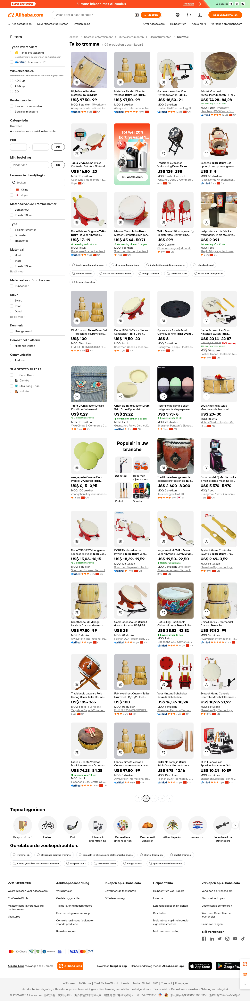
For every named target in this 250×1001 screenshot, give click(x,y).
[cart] (189, 15)
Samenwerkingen (212, 924)
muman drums (84, 273)
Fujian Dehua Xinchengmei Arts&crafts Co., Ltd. (219, 179)
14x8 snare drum (107, 863)
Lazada (125, 983)
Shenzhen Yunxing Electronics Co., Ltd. (132, 251)
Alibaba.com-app (173, 965)
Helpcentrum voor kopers (168, 890)
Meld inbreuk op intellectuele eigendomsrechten (170, 922)
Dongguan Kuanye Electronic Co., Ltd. (89, 251)
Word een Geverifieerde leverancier (216, 914)
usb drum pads (179, 273)
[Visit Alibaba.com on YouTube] (235, 938)
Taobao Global (141, 983)
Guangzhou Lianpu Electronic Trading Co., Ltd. (175, 346)
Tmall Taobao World (106, 983)
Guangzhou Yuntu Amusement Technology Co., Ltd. (219, 494)
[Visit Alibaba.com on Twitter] (219, 938)
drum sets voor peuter (210, 273)
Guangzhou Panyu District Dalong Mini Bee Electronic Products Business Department (132, 425)
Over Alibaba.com (19, 882)
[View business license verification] (160, 995)
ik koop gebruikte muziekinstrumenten (38, 863)
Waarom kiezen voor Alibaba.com (28, 890)
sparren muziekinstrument (167, 863)
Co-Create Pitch (18, 898)
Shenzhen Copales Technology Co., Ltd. (132, 346)
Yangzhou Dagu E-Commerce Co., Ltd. (175, 179)
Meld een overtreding (166, 931)
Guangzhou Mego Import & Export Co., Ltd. (89, 179)
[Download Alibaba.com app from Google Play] (229, 966)
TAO (155, 983)
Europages (181, 983)
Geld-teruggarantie (67, 898)
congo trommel (150, 273)
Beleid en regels (66, 931)
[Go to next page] (169, 798)
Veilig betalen (64, 890)
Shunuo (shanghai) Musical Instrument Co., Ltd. (175, 248)
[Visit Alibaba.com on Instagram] (227, 938)
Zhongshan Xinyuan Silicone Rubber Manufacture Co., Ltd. (89, 494)
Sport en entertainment (98, 36)
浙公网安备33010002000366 (189, 995)
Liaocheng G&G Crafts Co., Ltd (219, 111)
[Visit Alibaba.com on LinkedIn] (211, 938)
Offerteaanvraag (115, 898)
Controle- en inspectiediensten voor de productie (75, 922)
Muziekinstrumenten (131, 36)
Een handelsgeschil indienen (170, 905)
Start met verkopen (213, 898)
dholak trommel (182, 855)
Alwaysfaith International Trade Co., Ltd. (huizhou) (89, 108)
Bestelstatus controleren (217, 905)
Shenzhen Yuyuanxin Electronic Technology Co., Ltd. (132, 567)
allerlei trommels (153, 855)
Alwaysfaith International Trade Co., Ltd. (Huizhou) (132, 108)
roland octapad (205, 265)
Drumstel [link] (182, 36)
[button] (136, 14)
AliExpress (69, 983)
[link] (245, 964)
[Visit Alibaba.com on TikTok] (243, 938)
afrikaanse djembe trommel (56, 855)
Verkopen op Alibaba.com (217, 890)
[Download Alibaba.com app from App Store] (200, 966)
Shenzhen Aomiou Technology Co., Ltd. (175, 570)
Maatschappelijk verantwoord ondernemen (26, 907)
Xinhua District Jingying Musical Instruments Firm (219, 422)
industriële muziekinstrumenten (167, 265)
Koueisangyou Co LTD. (170, 494)
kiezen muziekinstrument (117, 273)
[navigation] (37, 418)
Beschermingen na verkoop (73, 913)
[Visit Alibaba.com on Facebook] (204, 938)
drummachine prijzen (127, 265)
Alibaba (74, 36)
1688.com (85, 983)
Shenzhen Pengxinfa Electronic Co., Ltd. (175, 425)
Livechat (158, 898)
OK (58, 147)
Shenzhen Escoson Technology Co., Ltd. (89, 570)
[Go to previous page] (138, 798)
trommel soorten (85, 282)
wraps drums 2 (78, 863)
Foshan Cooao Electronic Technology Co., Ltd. (219, 354)
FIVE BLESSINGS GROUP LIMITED (89, 346)
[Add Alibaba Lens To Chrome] (70, 966)
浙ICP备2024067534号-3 (224, 995)
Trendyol (166, 983)
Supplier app (118, 965)
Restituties (159, 913)
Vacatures (14, 916)
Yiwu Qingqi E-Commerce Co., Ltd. (89, 425)
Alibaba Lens (16, 965)
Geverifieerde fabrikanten (120, 890)
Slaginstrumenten (160, 36)
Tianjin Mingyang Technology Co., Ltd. (219, 251)
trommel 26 (23, 855)
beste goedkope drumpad (90, 265)
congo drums (134, 863)
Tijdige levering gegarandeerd (74, 905)
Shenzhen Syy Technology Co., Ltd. (219, 567)
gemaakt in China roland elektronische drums (108, 855)
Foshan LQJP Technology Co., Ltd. (175, 108)
